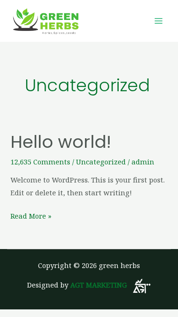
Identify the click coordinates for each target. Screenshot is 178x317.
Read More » (30, 215)
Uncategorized (101, 161)
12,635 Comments (40, 161)
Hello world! (60, 142)
